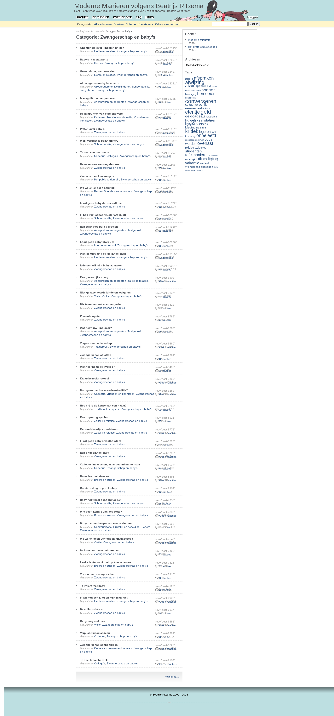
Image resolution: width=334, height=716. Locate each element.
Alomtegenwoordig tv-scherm (99, 83)
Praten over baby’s (92, 128)
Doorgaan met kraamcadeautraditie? (104, 390)
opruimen (199, 140)
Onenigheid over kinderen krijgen (102, 47)
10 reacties (166, 51)
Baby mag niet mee (92, 621)
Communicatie (103, 526)
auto (198, 90)
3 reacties (165, 245)
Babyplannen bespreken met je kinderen (106, 523)
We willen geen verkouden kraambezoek (106, 538)
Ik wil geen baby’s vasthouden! (100, 440)
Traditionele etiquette (119, 117)
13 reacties (166, 132)
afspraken (204, 78)
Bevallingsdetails (91, 609)
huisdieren (211, 116)
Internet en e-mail (105, 245)
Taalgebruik (87, 90)
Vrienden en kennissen (118, 191)
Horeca (98, 63)
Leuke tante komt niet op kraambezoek (105, 562)
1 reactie (164, 444)
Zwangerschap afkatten (95, 354)
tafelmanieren (197, 155)
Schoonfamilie (140, 86)
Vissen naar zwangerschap (97, 574)
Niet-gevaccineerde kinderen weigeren (105, 292)
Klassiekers (145, 24)
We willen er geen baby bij (97, 187)
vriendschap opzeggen (199, 166)
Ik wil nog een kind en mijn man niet (104, 597)
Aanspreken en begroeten (110, 101)
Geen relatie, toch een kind (98, 71)
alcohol (213, 86)
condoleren (190, 98)
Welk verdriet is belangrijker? (99, 140)
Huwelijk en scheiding (126, 526)
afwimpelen (196, 85)
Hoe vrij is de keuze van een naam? (103, 405)
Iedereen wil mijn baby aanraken (101, 265)
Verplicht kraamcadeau (95, 632)
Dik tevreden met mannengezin (100, 304)
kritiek (191, 131)
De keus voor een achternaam (99, 550)
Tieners (145, 526)
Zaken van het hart (167, 24)
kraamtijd (201, 127)
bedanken (208, 90)
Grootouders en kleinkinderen (112, 86)
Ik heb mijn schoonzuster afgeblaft (103, 214)
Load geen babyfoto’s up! (97, 241)
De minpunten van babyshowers (101, 113)
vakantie (192, 163)
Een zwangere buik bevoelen (99, 226)
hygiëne (192, 124)
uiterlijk (190, 159)
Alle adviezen (103, 24)
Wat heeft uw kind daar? (96, 327)
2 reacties (165, 156)
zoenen (199, 170)
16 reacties (166, 75)
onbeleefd (206, 135)
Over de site (122, 17)
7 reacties (165, 168)
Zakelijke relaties (138, 280)
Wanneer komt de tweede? (97, 366)
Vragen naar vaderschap (96, 343)
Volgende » (172, 676)
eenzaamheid (193, 108)
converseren (200, 101)
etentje (192, 112)
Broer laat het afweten (94, 476)
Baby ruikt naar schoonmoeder (100, 499)
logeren (205, 132)
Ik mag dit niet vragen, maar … (100, 98)
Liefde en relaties (104, 51)
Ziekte (106, 296)
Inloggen (252, 17)
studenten (193, 151)
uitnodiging (207, 158)
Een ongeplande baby (94, 452)
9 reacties (165, 87)
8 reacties (165, 102)
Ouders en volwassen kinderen (113, 648)
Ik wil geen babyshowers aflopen (102, 203)
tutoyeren (213, 155)
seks (203, 147)
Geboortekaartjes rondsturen (99, 429)
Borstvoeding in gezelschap (98, 488)
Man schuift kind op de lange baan (103, 253)
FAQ (138, 17)
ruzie (196, 147)
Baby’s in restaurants (94, 59)
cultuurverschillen (197, 104)
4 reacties (165, 63)
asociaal (190, 90)
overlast (205, 143)
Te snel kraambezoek (94, 660)
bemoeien (206, 93)
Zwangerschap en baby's (132, 51)
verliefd (204, 163)
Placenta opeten (90, 316)
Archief (82, 17)
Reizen (98, 191)
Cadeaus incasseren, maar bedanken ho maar (110, 464)
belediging (190, 94)
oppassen (189, 140)
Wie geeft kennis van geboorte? (101, 511)
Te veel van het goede (94, 152)
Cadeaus (99, 117)
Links (150, 17)
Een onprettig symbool (95, 417)
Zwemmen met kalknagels (97, 176)
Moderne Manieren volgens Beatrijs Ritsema (139, 5)
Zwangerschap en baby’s (119, 31)
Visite (97, 296)
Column (131, 24)
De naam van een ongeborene (99, 164)
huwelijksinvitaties (200, 120)
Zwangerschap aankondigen (99, 644)
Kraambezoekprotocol (94, 378)
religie (189, 147)
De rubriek (100, 17)
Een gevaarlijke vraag (94, 277)
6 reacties (165, 117)
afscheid (189, 79)
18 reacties (166, 257)
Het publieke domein (106, 179)
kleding (190, 127)
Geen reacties (167, 281)
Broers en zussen (105, 479)
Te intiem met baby (92, 585)
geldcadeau (195, 116)
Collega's (112, 155)
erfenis (206, 108)
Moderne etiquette (199, 39)
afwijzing (194, 82)
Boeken (119, 24)
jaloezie (203, 123)
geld (206, 112)
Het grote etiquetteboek (202, 46)
